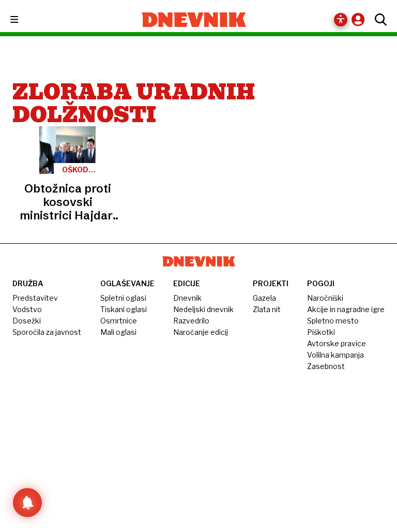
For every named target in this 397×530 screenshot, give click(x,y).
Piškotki (321, 332)
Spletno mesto (333, 320)
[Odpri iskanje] (378, 19)
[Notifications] (27, 502)
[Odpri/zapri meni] (23, 20)
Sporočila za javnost (46, 332)
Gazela (264, 297)
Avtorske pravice (336, 343)
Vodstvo (27, 309)
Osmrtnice (118, 320)
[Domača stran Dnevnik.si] (194, 19)
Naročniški (325, 297)
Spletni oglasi (123, 297)
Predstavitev (35, 297)
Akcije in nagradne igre (346, 309)
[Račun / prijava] (361, 19)
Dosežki (26, 320)
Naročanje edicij (200, 332)
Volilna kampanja (335, 354)
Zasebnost (326, 366)
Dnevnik (187, 297)
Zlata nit (267, 309)
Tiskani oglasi (123, 309)
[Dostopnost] (340, 19)
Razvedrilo (191, 320)
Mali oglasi (118, 332)
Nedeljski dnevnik (203, 309)
